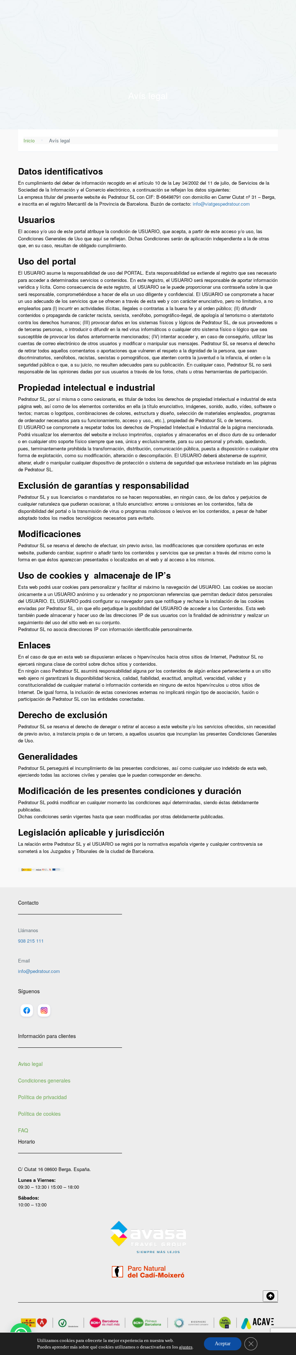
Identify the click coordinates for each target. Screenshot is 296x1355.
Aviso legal (30, 1063)
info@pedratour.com (39, 971)
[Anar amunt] (270, 1296)
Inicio (29, 140)
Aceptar (223, 1343)
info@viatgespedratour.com (221, 203)
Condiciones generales (44, 1080)
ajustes (185, 1347)
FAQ (23, 1130)
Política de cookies (39, 1113)
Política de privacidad (42, 1097)
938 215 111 (31, 940)
